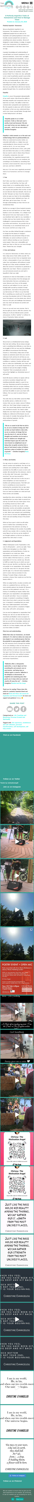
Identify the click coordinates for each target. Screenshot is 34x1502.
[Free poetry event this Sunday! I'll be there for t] (17, 978)
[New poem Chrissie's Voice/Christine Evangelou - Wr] (17, 909)
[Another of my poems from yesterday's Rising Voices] (17, 841)
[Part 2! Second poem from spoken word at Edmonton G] (17, 1080)
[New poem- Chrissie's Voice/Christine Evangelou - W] (17, 944)
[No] (32, 1495)
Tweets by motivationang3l (9, 783)
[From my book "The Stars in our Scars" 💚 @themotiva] (17, 1387)
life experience (17, 722)
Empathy (5, 96)
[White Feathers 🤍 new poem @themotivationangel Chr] (17, 807)
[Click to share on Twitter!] (17, 711)
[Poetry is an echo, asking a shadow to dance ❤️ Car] (17, 1012)
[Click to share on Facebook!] (23, 711)
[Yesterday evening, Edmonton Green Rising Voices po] (17, 875)
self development (19, 726)
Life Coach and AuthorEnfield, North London (26, 10)
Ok (13, 1499)
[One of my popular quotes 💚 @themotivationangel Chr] (17, 1285)
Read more (19, 1499)
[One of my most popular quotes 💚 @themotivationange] (17, 1353)
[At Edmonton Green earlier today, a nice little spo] (17, 1114)
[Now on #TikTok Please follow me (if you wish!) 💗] (17, 1148)
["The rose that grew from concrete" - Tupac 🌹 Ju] (17, 1217)
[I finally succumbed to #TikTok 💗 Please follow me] (17, 1182)
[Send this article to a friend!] (10, 711)
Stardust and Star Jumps (18, 683)
